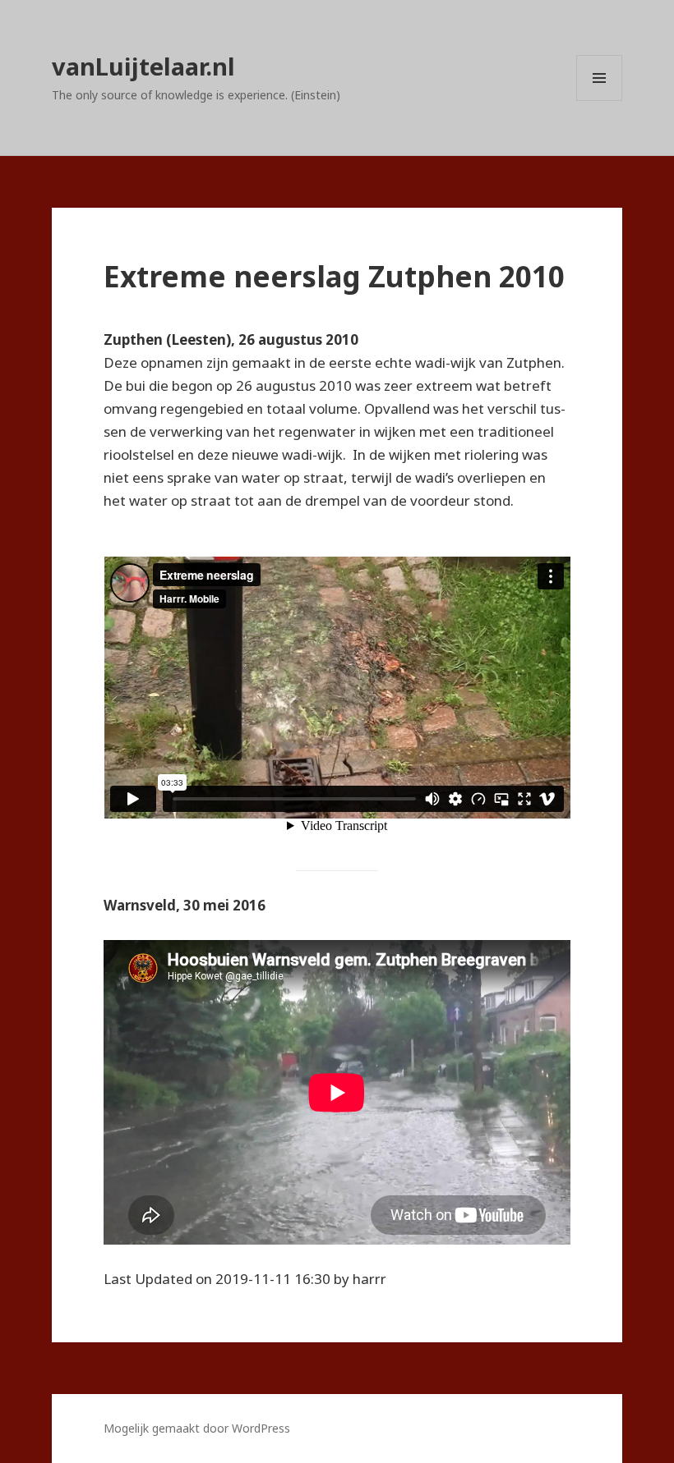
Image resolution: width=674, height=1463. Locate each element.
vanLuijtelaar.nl (143, 66)
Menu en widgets (599, 100)
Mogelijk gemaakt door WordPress (197, 1428)
